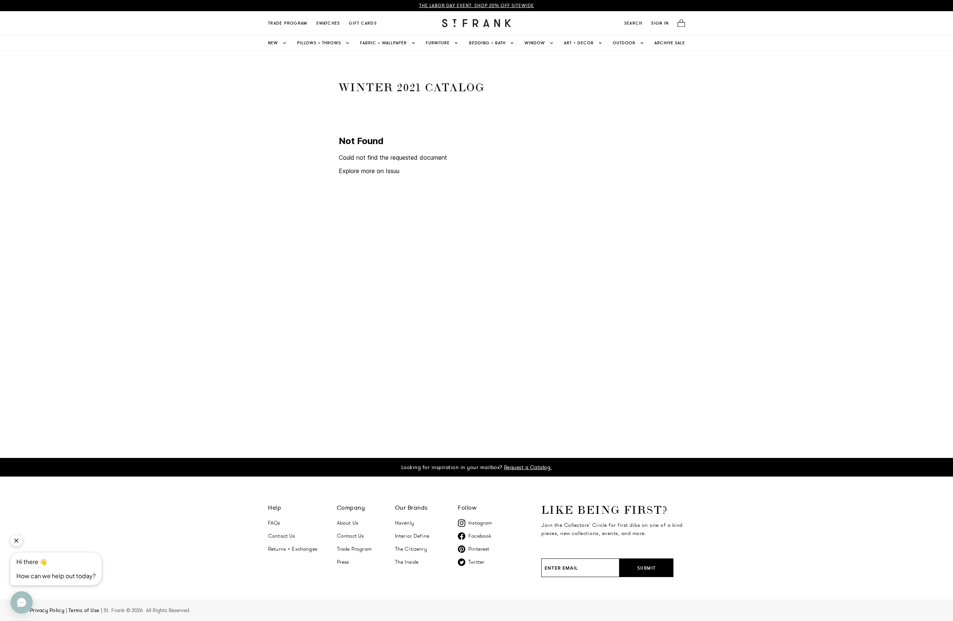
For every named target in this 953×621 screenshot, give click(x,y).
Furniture (438, 42)
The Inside (407, 561)
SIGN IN (660, 23)
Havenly (404, 522)
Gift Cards (363, 23)
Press (343, 561)
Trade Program (287, 23)
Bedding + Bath (487, 42)
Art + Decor (579, 42)
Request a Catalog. (528, 467)
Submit (646, 568)
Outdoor (624, 42)
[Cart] (679, 23)
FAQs (274, 522)
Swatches (328, 23)
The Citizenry (411, 548)
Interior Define (412, 535)
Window (535, 42)
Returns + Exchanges (292, 548)
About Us (347, 522)
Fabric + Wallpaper (383, 42)
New (273, 42)
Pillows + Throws (319, 42)
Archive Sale (669, 42)
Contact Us (281, 535)
